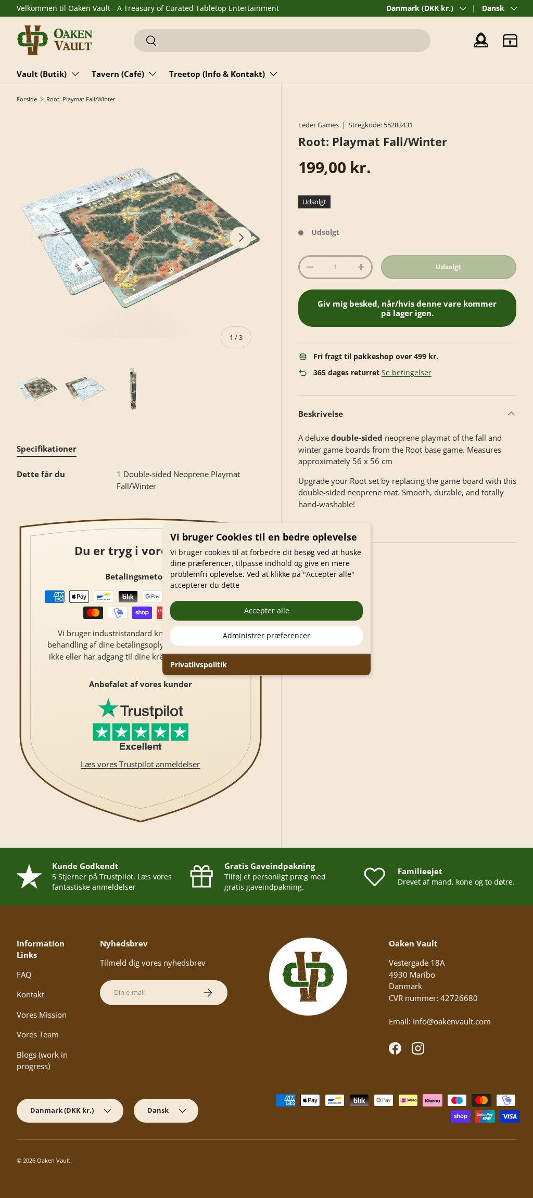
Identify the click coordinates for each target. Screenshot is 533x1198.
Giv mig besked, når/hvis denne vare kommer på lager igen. (407, 308)
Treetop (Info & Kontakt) (217, 74)
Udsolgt (448, 266)
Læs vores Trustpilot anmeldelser (140, 764)
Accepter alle (266, 610)
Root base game (434, 449)
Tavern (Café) (118, 74)
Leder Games (318, 124)
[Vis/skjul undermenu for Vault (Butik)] (75, 74)
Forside (27, 99)
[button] (510, 40)
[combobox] (282, 40)
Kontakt (30, 994)
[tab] (47, 448)
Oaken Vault (53, 1160)
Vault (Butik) (42, 74)
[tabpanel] (140, 480)
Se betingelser (407, 372)
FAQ (24, 974)
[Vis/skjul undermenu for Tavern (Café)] (152, 74)
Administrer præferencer (266, 635)
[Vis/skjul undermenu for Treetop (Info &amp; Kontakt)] (273, 74)
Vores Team (38, 1034)
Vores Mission (42, 1014)
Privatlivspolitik (198, 664)
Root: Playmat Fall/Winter (81, 99)
